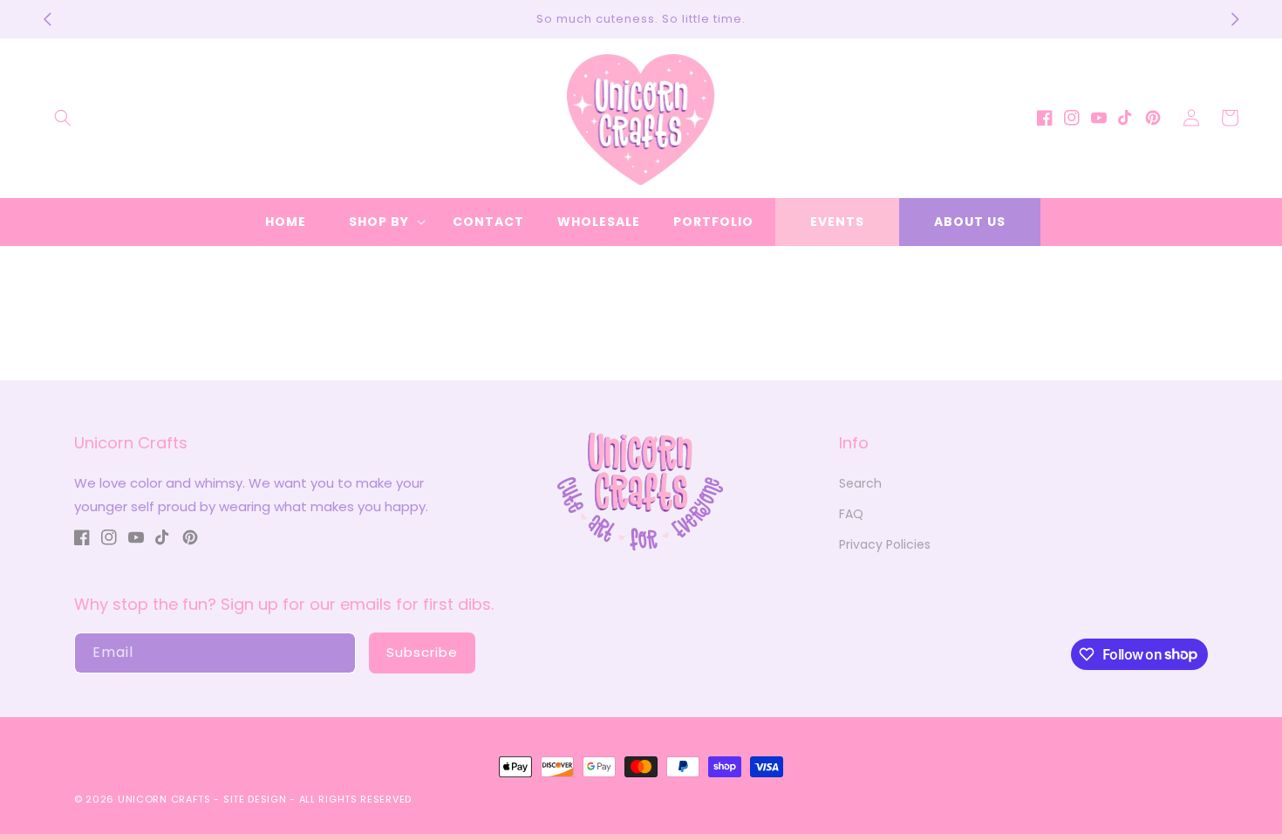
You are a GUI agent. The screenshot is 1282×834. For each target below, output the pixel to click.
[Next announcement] (1235, 19)
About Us (970, 221)
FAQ (851, 514)
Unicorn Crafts (164, 799)
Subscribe (422, 652)
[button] (63, 118)
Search (860, 483)
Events (837, 221)
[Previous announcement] (47, 19)
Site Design (255, 799)
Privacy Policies (885, 544)
